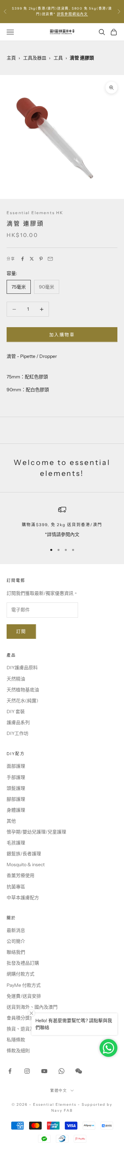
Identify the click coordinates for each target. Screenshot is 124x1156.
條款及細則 (18, 1051)
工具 (58, 58)
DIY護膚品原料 (22, 668)
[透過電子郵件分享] (50, 258)
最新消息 (16, 930)
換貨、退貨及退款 (25, 1029)
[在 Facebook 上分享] (22, 258)
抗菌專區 (16, 887)
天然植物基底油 (23, 690)
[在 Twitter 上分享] (31, 258)
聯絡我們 (16, 952)
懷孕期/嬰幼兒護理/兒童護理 (36, 832)
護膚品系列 (18, 722)
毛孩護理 (16, 843)
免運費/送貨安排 (24, 996)
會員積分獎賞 (20, 1018)
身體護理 (16, 810)
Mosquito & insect (26, 864)
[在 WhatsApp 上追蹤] (61, 1071)
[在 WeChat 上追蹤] (78, 1071)
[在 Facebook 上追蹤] (10, 1071)
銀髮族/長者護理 (24, 854)
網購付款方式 (20, 974)
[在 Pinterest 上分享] (41, 258)
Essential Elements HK (35, 212)
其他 (11, 821)
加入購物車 (62, 334)
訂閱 (21, 631)
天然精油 (16, 679)
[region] (62, 522)
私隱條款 (16, 1040)
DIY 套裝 (16, 711)
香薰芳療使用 (20, 875)
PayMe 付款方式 (24, 985)
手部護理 (16, 777)
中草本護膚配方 (23, 898)
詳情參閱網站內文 (72, 14)
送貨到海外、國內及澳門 (32, 1007)
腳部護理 (16, 799)
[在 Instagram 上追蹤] (27, 1071)
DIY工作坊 (17, 733)
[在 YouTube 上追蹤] (44, 1071)
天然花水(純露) (22, 701)
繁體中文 (58, 1090)
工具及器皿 (34, 58)
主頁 (11, 58)
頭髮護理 (16, 788)
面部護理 (16, 766)
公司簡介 (16, 941)
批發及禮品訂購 (23, 963)
